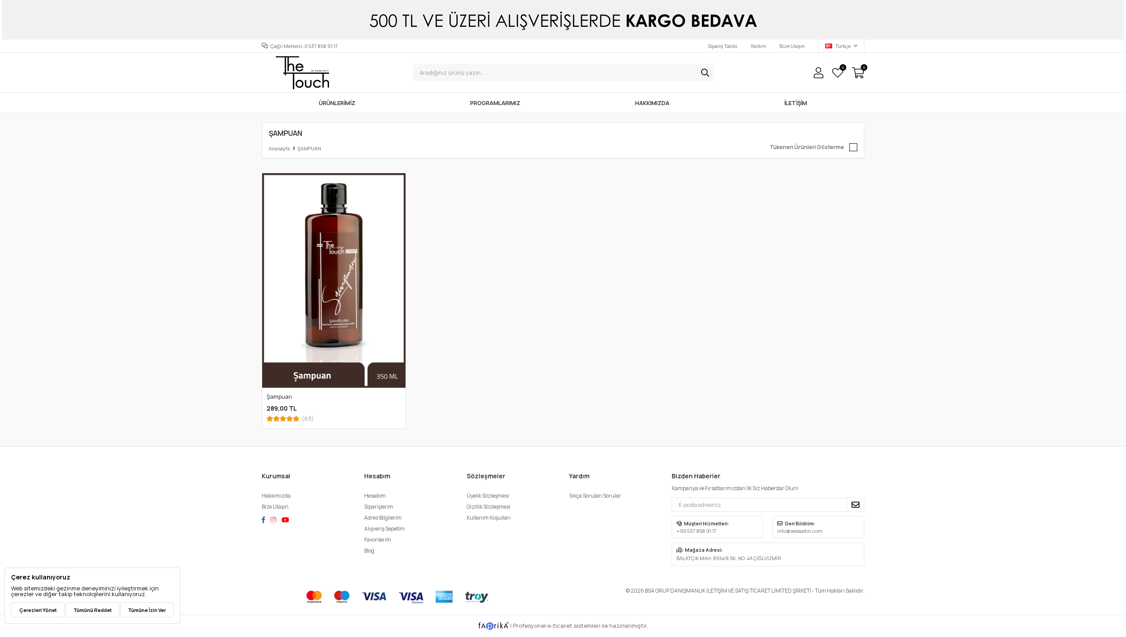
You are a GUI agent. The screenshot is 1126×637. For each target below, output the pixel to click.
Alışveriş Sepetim (384, 528)
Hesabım (375, 495)
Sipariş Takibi (722, 46)
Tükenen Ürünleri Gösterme (807, 147)
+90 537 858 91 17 (696, 531)
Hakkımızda (276, 495)
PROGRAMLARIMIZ (495, 103)
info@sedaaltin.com (800, 531)
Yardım (758, 46)
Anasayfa (279, 148)
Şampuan (279, 396)
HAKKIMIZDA (652, 103)
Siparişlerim (378, 506)
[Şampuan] (334, 280)
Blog (369, 550)
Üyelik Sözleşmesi (488, 495)
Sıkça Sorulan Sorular (595, 495)
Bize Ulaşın (792, 46)
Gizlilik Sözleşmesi (488, 506)
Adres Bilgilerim (383, 517)
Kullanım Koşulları (489, 517)
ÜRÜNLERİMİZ (337, 103)
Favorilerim (842, 68)
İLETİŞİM (795, 103)
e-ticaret (559, 626)
